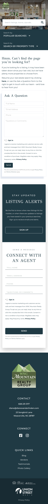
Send (8, 165)
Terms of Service (11, 172)
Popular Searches (14, 36)
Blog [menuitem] (24, 456)
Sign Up (24, 230)
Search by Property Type (18, 46)
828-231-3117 (32, 5)
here (4, 81)
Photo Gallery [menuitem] (24, 468)
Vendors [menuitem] (24, 460)
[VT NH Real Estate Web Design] (24, 491)
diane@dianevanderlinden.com (24, 408)
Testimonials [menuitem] (24, 464)
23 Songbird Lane (24, 414)
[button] (42, 22)
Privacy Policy (21, 159)
